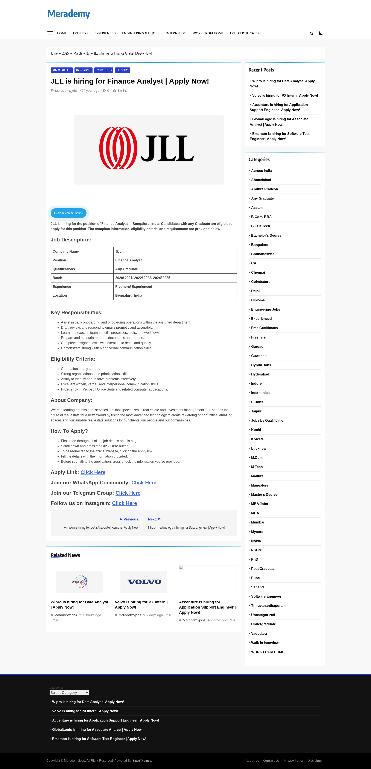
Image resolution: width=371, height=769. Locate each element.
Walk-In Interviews (265, 643)
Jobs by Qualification (268, 420)
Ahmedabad (261, 180)
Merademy (68, 13)
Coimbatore (260, 282)
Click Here (93, 472)
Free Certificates (244, 33)
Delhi (255, 291)
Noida (256, 541)
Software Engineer (266, 596)
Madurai (257, 476)
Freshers (80, 33)
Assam (257, 207)
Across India (261, 170)
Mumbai (257, 522)
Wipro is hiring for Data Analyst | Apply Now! (88, 702)
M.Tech (257, 467)
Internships (176, 33)
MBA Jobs (259, 504)
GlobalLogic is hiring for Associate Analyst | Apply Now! (97, 729)
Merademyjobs (66, 90)
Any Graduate (61, 70)
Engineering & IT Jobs (140, 33)
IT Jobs (257, 402)
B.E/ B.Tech (260, 226)
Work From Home (208, 33)
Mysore (257, 532)
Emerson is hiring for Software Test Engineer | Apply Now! (99, 739)
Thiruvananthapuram (268, 605)
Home (62, 33)
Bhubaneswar (262, 254)
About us (252, 760)
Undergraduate (263, 624)
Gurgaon (258, 346)
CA (253, 263)
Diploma (258, 300)
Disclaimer (315, 760)
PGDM (256, 550)
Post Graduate (263, 569)
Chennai (258, 272)
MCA (255, 513)
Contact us (271, 760)
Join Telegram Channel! (70, 213)
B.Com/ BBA (261, 217)
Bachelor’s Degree (266, 235)
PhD (254, 559)
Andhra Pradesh (264, 189)
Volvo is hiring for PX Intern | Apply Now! (285, 95)
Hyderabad (260, 374)
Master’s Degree (264, 494)
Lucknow (258, 448)
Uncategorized (263, 615)
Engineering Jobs (265, 309)
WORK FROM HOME (267, 652)
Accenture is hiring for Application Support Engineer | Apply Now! (207, 607)
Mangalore (259, 485)
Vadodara (259, 633)
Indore (256, 383)
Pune (255, 578)
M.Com (257, 457)
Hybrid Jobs (261, 365)
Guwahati (258, 356)
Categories (56, 687)
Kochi (256, 430)
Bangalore (83, 70)
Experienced (105, 33)
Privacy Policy (293, 760)
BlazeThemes (141, 760)
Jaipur (256, 411)
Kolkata (257, 439)
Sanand (257, 587)
